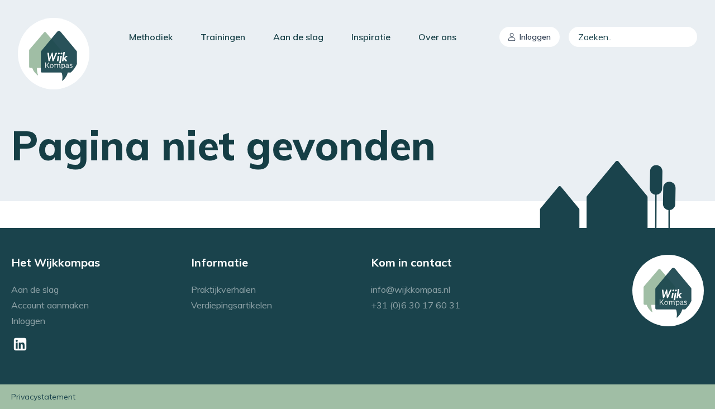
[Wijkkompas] (53, 53)
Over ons (437, 36)
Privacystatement (43, 397)
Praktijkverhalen (223, 289)
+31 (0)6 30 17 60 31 (415, 305)
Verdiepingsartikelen (231, 305)
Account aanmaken (50, 305)
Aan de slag (298, 36)
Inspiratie (370, 36)
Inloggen (535, 37)
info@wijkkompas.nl (410, 289)
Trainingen (223, 36)
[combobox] (633, 37)
